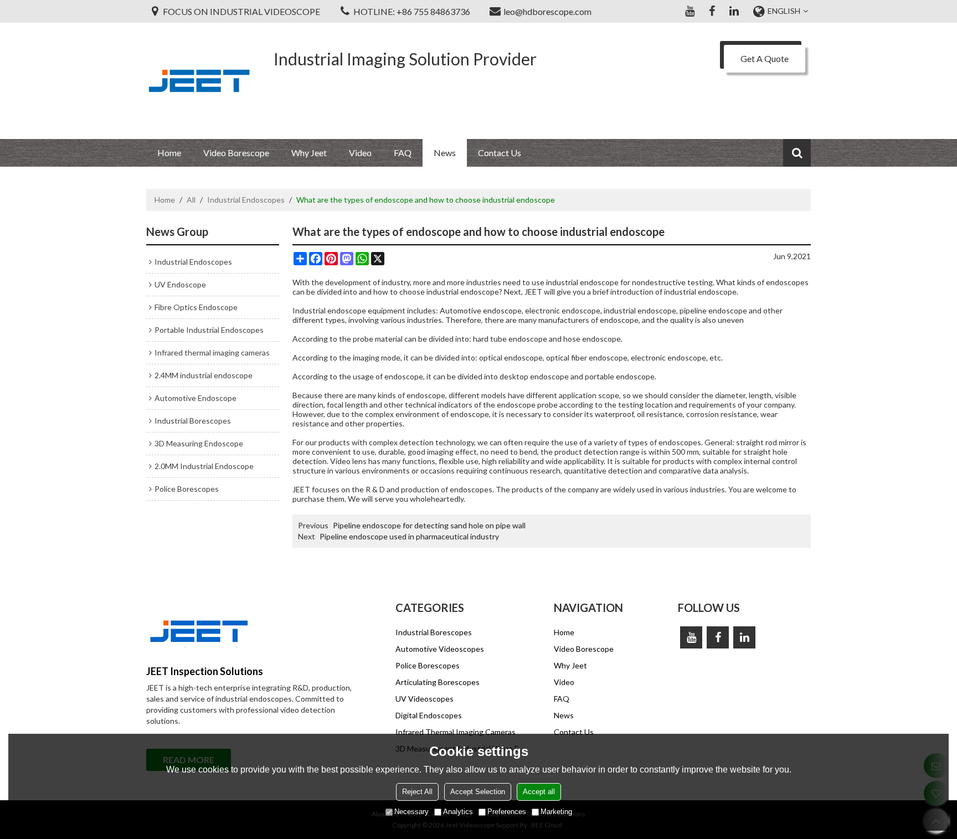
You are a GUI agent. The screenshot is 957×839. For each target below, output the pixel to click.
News (445, 152)
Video (360, 152)
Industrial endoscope (329, 310)
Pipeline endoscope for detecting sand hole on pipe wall (429, 525)
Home (169, 152)
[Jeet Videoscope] (198, 80)
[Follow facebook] (712, 11)
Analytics (458, 811)
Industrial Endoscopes (246, 199)
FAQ (402, 152)
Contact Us (499, 152)
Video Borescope (236, 152)
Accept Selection (477, 791)
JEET (301, 489)
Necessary (411, 811)
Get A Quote (764, 58)
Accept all (539, 791)
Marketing (556, 811)
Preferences (506, 811)
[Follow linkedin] (734, 11)
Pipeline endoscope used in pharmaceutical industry (409, 536)
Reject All (417, 791)
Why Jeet (309, 152)
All (191, 199)
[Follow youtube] (689, 11)
